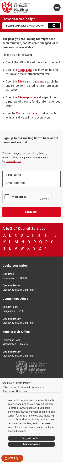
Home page (25, 69)
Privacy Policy (22, 382)
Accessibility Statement (14, 391)
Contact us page (26, 113)
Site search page (28, 81)
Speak (11, 458)
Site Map (7, 382)
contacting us (13, 161)
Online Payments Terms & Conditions (22, 387)
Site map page (27, 97)
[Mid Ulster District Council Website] (15, 7)
